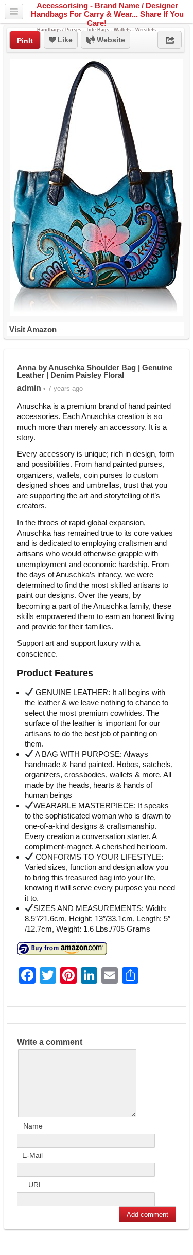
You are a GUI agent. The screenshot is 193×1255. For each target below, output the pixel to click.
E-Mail (32, 1155)
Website (110, 39)
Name (33, 1126)
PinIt (25, 41)
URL (35, 1184)
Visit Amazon (33, 329)
